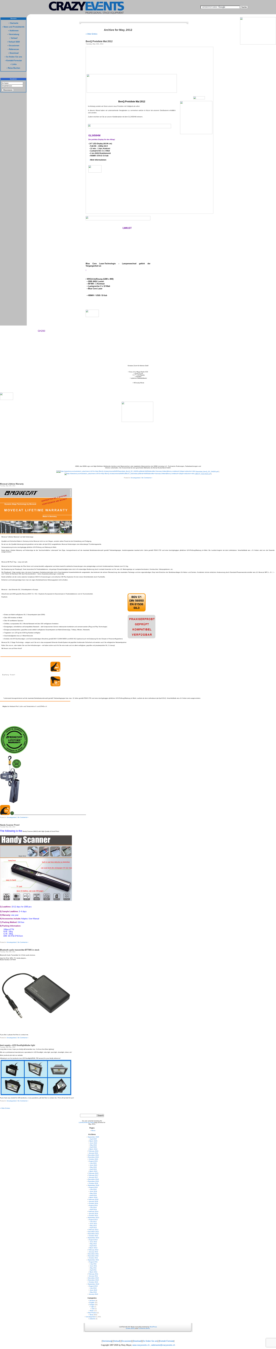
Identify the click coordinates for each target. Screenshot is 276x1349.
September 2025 (93, 1137)
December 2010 (93, 1278)
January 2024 (93, 1153)
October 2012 (93, 1235)
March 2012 (93, 1248)
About (93, 1130)
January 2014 (93, 1213)
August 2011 (93, 1262)
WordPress (153, 1327)
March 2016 (93, 1197)
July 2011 (93, 1264)
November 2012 (93, 1233)
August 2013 (93, 1219)
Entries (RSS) (130, 1328)
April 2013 (93, 1227)
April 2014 (93, 1209)
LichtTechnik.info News (86, 1122)
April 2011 (93, 1270)
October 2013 (93, 1215)
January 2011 (93, 1276)
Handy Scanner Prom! (10, 825)
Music (92, 1310)
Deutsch (92, 1300)
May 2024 (93, 1145)
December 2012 (93, 1231)
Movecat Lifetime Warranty (12, 484)
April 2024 (93, 1147)
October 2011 (93, 1258)
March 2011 (93, 1272)
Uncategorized (135, 477)
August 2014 (93, 1205)
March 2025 (93, 1141)
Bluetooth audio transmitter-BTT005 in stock (19, 950)
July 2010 (93, 1288)
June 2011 (93, 1266)
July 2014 (93, 1207)
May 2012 (93, 1244)
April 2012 (93, 1246)
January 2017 (93, 1177)
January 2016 (93, 1201)
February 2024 (93, 1151)
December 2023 (93, 1155)
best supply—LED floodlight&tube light (17, 1045)
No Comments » (147, 477)
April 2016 (93, 1195)
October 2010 (93, 1282)
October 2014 (93, 1203)
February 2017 (93, 1175)
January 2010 (93, 1294)
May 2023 (93, 1167)
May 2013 (93, 1225)
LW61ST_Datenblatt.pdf (203, 473)
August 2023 (93, 1161)
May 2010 (93, 1292)
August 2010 (93, 1286)
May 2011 (93, 1268)
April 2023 (93, 1169)
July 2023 (93, 1163)
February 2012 (93, 1250)
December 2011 (93, 1254)
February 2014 (93, 1211)
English (91, 1302)
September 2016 (93, 1185)
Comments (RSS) (144, 1328)
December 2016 (93, 1179)
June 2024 (93, 1143)
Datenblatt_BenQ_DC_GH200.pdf (207, 471)
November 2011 (93, 1256)
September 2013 (93, 1217)
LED (93, 1308)
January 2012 (93, 1252)
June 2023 (93, 1165)
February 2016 (93, 1199)
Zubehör (92, 1318)
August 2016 (93, 1187)
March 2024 (93, 1149)
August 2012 (93, 1239)
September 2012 (93, 1237)
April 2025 (93, 1139)
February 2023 (93, 1173)
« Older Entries (91, 34)
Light (92, 1306)
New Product (92, 1312)
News (91, 1314)
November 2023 (93, 1157)
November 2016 (93, 1181)
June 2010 (93, 1290)
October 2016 (93, 1183)
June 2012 (93, 1242)
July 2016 (93, 1189)
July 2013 (93, 1221)
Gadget (91, 1304)
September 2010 (93, 1284)
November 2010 (93, 1280)
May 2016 (93, 1193)
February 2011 (93, 1274)
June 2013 (93, 1223)
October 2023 (93, 1159)
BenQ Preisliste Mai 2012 (99, 41)
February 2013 (93, 1229)
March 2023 (93, 1171)
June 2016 (93, 1191)
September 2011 (93, 1260)
